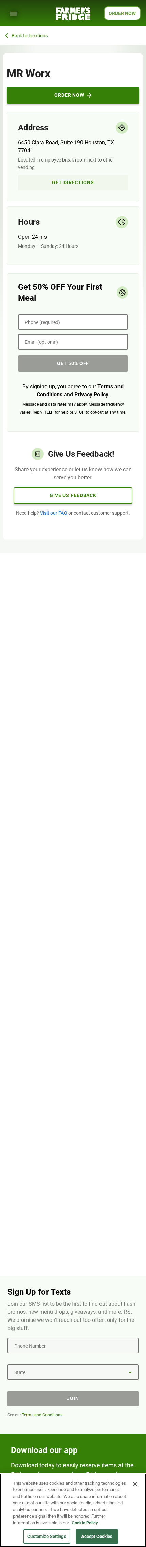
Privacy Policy (91, 394)
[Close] (135, 1484)
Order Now (69, 95)
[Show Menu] (13, 14)
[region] (73, 1510)
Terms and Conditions (42, 1415)
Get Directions (73, 182)
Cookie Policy (85, 1522)
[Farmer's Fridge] (73, 13)
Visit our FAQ (53, 513)
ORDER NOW (122, 13)
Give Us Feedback (73, 495)
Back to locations (30, 35)
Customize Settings (46, 1536)
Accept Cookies (97, 1536)
